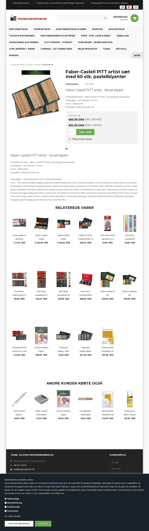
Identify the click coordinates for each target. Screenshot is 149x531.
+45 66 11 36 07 (19, 465)
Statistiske (12, 511)
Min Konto (116, 468)
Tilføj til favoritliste (81, 139)
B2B (138, 55)
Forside (115, 462)
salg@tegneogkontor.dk (23, 469)
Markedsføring (14, 502)
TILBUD (106, 48)
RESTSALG (121, 48)
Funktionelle (13, 506)
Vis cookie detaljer (13, 516)
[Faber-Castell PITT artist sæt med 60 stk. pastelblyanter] (35, 94)
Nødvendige (13, 498)
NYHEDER (13, 55)
